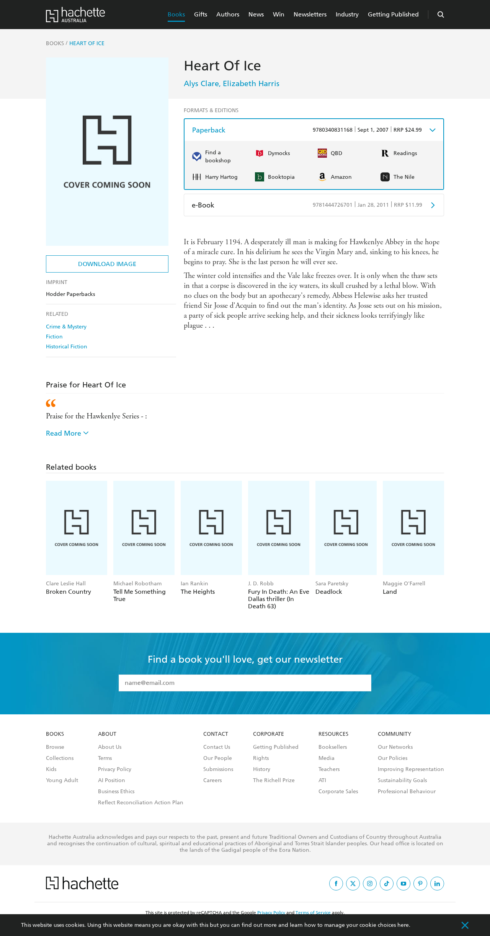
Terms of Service (313, 912)
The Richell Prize (274, 780)
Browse (55, 747)
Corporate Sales (338, 791)
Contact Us (216, 747)
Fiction (54, 336)
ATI (322, 780)
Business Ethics (116, 791)
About (107, 734)
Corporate (268, 734)
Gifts (200, 14)
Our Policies (392, 758)
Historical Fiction (66, 346)
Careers (212, 780)
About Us (109, 747)
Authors (227, 14)
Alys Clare (201, 83)
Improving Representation (411, 769)
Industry (347, 14)
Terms (105, 758)
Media (326, 758)
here (403, 925)
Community (394, 734)
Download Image (107, 264)
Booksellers (332, 747)
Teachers (329, 769)
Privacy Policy (114, 769)
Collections (60, 758)
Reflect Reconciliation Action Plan (140, 802)
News (256, 14)
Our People (217, 758)
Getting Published (393, 14)
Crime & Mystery (66, 326)
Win (278, 14)
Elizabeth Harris (251, 83)
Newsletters (310, 14)
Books (176, 14)
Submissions (218, 769)
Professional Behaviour (407, 791)
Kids (51, 769)
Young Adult (62, 780)
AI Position (111, 780)
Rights (261, 758)
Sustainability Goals (402, 780)
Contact (215, 734)
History (261, 769)
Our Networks (395, 747)
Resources (333, 734)
